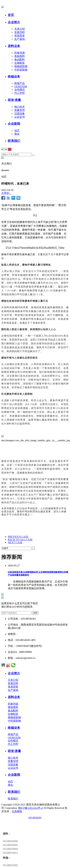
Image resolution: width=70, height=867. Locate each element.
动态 (17, 130)
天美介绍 (19, 28)
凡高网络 (17, 811)
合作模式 (19, 89)
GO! (35, 613)
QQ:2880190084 (10, 848)
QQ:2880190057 (10, 852)
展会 (17, 133)
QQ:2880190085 (10, 865)
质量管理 (19, 110)
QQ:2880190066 (10, 841)
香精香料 (19, 56)
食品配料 (19, 59)
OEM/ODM (20, 86)
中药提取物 (20, 69)
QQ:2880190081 (10, 845)
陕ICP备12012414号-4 (30, 808)
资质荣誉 (19, 35)
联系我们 (13, 798)
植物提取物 (20, 66)
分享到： (6, 193)
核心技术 (19, 106)
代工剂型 (19, 93)
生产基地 (19, 39)
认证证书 (19, 116)
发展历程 (19, 32)
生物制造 (19, 63)
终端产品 (19, 83)
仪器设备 (19, 113)
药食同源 (19, 52)
